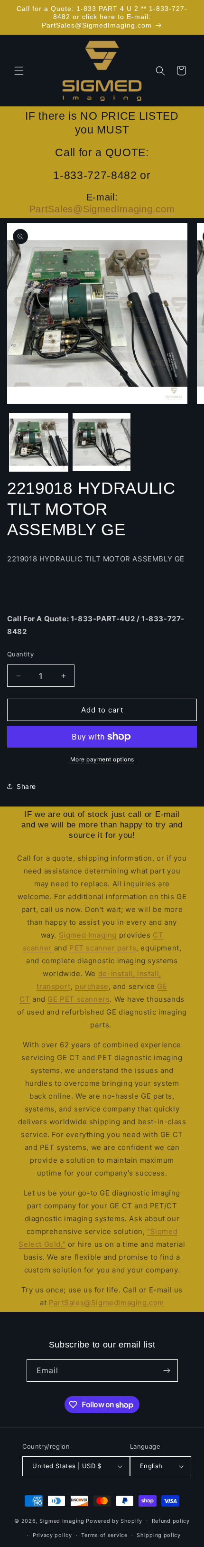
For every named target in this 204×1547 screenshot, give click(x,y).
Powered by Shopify (114, 1520)
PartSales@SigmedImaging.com (102, 209)
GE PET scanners (78, 999)
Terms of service (104, 1535)
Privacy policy (52, 1535)
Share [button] (26, 786)
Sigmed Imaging (88, 935)
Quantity (20, 654)
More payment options (102, 759)
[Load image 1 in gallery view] (38, 442)
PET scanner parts (102, 947)
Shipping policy (159, 1535)
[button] (19, 70)
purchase (92, 986)
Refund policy (171, 1521)
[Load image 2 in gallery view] (102, 442)
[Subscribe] (167, 1370)
